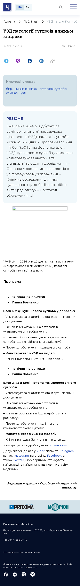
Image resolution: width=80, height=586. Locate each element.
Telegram (67, 451)
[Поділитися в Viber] (18, 61)
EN (27, 7)
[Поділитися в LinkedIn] (41, 61)
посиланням (58, 445)
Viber (41, 451)
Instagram (21, 455)
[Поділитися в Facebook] (30, 61)
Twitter (18, 460)
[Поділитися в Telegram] (6, 61)
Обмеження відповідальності (22, 551)
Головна (9, 21)
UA (20, 7)
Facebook (54, 455)
